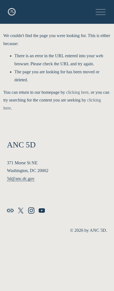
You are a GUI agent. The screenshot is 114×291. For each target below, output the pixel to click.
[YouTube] (41, 210)
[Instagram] (31, 210)
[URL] (10, 210)
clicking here (77, 92)
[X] (20, 210)
